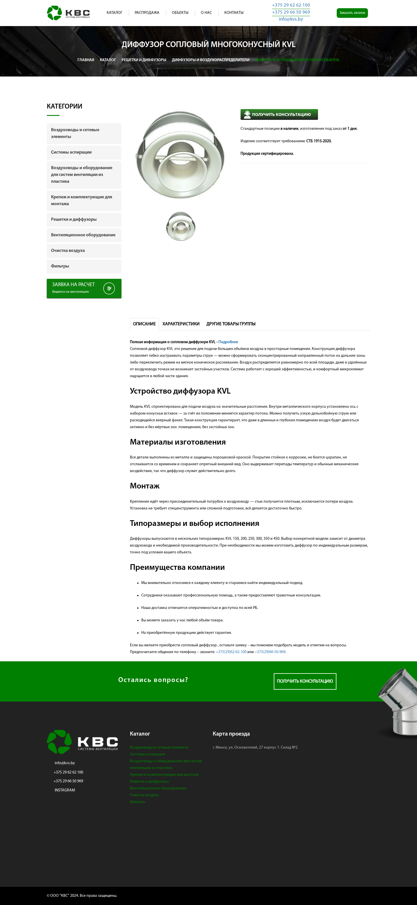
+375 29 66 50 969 (291, 12)
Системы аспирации (147, 754)
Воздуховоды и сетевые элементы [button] (75, 133)
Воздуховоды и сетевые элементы (159, 747)
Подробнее (228, 342)
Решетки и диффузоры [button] (74, 219)
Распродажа (147, 13)
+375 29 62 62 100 (291, 5)
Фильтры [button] (60, 266)
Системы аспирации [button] (71, 152)
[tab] (84, 133)
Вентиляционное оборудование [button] (83, 235)
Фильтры (137, 802)
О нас (206, 13)
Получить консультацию (305, 681)
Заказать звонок (352, 13)
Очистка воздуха (144, 795)
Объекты (180, 13)
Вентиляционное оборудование (158, 788)
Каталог (114, 13)
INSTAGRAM (65, 790)
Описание (144, 324)
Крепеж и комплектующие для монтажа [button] (81, 200)
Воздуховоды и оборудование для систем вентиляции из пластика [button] (81, 175)
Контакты (233, 13)
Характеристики (181, 324)
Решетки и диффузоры (149, 781)
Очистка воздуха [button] (68, 250)
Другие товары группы (231, 324)
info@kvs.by (291, 19)
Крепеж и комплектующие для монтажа (164, 775)
